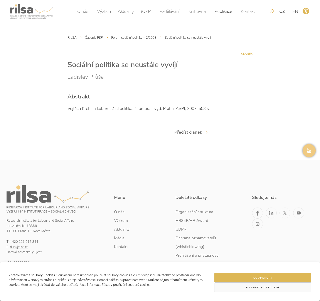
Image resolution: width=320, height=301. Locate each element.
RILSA (72, 37)
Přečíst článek (188, 132)
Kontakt (248, 11)
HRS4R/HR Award (191, 220)
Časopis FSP (94, 37)
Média (119, 238)
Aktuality (126, 11)
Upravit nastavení (262, 287)
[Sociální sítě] (309, 150)
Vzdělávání (170, 11)
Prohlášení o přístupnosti (197, 255)
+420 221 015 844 (24, 241)
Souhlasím (262, 277)
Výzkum (104, 11)
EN (295, 11)
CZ (282, 11)
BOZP (145, 11)
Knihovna (197, 11)
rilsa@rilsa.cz (19, 247)
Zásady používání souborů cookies (126, 285)
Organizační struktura (194, 212)
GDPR (180, 229)
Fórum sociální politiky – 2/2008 (134, 37)
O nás (82, 11)
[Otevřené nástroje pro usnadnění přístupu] (306, 11)
